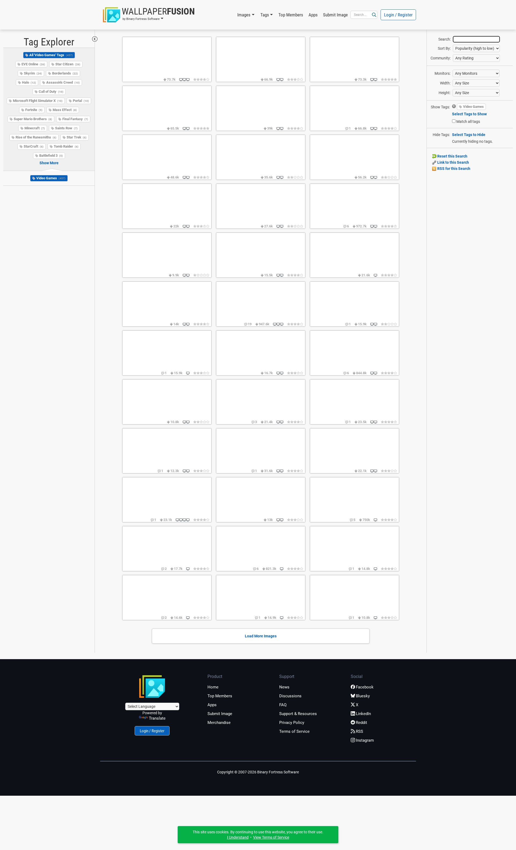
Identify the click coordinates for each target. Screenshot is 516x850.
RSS (359, 731)
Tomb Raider (66, 146)
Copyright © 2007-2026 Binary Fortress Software (258, 772)
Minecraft (34, 128)
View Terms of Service (271, 837)
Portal (81, 101)
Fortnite (33, 110)
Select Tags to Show (469, 114)
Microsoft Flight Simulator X (38, 101)
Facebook (365, 687)
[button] (149, 14)
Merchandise (219, 722)
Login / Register (398, 14)
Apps (313, 14)
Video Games (51, 178)
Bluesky (363, 696)
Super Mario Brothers (33, 119)
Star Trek (77, 137)
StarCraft (34, 146)
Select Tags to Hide (468, 135)
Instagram (365, 740)
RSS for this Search (453, 168)
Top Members (290, 14)
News (284, 687)
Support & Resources (298, 713)
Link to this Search (452, 162)
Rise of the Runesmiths (36, 137)
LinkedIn (363, 713)
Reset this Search (451, 156)
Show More (49, 163)
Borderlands (65, 73)
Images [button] (243, 14)
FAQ (282, 704)
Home (212, 687)
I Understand (238, 837)
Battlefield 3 (51, 155)
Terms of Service (294, 731)
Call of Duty (51, 92)
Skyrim (33, 73)
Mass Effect (65, 110)
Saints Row (66, 128)
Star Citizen (67, 64)
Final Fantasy (75, 119)
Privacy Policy (291, 722)
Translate (157, 718)
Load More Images (261, 636)
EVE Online (33, 64)
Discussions (290, 696)
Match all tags (468, 121)
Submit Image (335, 14)
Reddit (361, 722)
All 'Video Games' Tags (51, 55)
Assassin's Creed (63, 82)
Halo (29, 82)
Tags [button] (264, 14)
